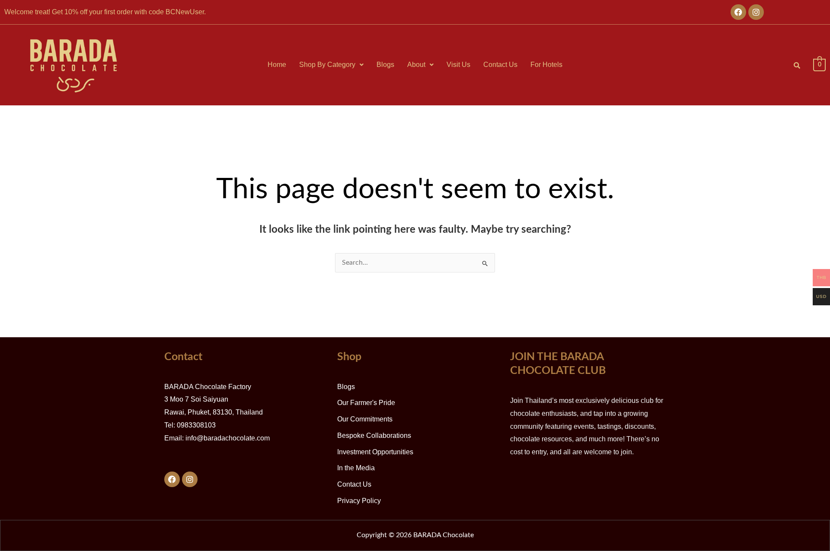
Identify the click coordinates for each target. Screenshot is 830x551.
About (416, 64)
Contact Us (500, 64)
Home (277, 64)
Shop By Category (327, 64)
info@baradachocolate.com (227, 438)
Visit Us (458, 64)
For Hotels (546, 64)
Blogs (385, 64)
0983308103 (196, 425)
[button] (331, 65)
